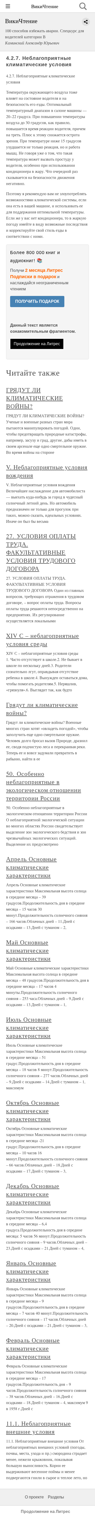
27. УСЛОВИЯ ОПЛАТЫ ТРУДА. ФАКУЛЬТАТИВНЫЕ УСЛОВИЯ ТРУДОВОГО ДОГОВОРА (41, 552)
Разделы (56, 1497)
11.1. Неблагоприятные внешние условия (38, 1427)
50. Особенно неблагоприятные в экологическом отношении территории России (43, 786)
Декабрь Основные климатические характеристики (32, 1194)
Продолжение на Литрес (37, 344)
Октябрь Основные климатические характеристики (32, 1110)
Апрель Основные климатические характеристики (31, 867)
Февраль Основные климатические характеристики (33, 1348)
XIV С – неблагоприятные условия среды (42, 639)
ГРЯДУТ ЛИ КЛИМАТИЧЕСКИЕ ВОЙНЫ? (34, 398)
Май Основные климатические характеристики (28, 950)
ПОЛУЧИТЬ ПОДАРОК (37, 301)
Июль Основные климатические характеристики (28, 1027)
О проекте (34, 1497)
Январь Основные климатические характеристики (31, 1271)
